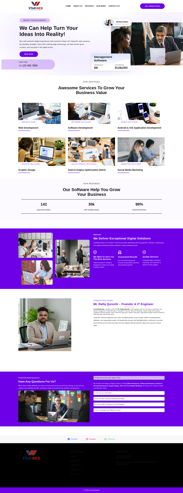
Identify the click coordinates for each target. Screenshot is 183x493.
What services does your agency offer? (108, 378)
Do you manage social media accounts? (108, 410)
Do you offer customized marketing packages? (110, 398)
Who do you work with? (104, 393)
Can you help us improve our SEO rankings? (110, 404)
